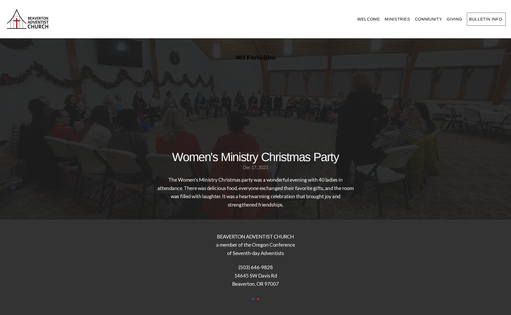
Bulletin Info (486, 19)
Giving (454, 19)
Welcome (368, 19)
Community (428, 19)
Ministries (397, 19)
